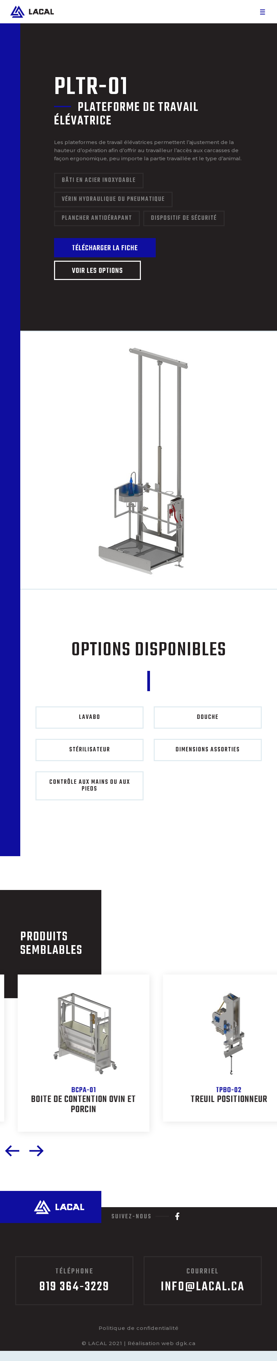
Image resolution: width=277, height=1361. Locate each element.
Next (36, 1150)
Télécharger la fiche (105, 248)
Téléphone (74, 1281)
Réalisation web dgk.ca (162, 1343)
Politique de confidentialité (139, 1328)
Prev (12, 1150)
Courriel (203, 1281)
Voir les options (97, 271)
